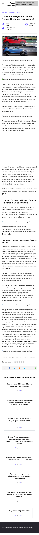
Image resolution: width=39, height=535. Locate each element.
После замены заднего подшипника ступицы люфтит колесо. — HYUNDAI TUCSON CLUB (20, 402)
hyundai (5, 357)
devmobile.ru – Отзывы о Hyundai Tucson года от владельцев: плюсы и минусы (19, 494)
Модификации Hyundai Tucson (20, 510)
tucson (17, 357)
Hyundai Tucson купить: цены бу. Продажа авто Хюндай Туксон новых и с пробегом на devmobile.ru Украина (19, 440)
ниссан (26, 357)
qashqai (11, 357)
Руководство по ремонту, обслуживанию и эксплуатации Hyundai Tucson (19, 476)
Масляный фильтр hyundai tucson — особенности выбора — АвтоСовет (19, 459)
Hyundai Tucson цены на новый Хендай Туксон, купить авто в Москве (19, 421)
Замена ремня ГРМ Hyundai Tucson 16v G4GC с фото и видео (19, 385)
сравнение (33, 357)
